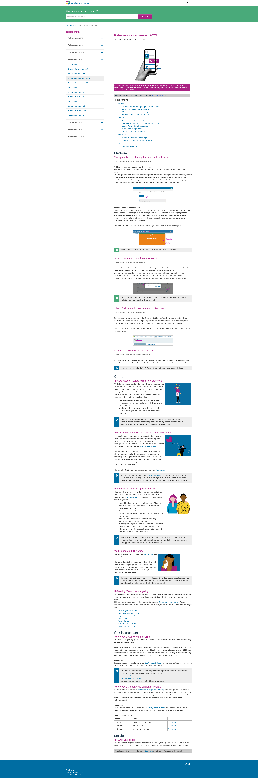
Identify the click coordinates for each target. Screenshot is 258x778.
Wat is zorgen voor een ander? (129, 611)
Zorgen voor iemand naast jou (169, 602)
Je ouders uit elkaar (129, 676)
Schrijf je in (149, 751)
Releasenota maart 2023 (76, 106)
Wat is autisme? (132, 497)
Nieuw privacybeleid (129, 147)
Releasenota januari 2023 (77, 115)
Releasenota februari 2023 (77, 111)
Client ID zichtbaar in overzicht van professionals (139, 112)
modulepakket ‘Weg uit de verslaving (151, 690)
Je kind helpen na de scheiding (133, 678)
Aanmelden (172, 722)
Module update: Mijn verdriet (132, 129)
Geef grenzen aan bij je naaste (129, 613)
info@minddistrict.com (153, 663)
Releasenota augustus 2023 (78, 83)
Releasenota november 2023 (78, 69)
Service (121, 143)
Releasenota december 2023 (78, 64)
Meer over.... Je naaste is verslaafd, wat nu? (137, 140)
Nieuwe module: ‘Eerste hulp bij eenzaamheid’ (139, 121)
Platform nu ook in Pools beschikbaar (135, 114)
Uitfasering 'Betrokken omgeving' (134, 131)
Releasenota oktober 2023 (77, 73)
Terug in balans (124, 621)
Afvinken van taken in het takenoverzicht (136, 109)
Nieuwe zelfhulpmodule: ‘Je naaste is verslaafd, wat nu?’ (142, 123)
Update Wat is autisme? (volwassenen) (136, 126)
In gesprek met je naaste (127, 616)
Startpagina (70, 25)
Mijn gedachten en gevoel (127, 623)
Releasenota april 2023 (76, 101)
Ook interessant (123, 134)
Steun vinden (123, 618)
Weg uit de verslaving (148, 446)
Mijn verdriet (148, 554)
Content (121, 117)
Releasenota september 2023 (79, 78)
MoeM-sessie (160, 470)
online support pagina (158, 95)
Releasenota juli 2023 (75, 87)
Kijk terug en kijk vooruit (127, 626)
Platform (121, 103)
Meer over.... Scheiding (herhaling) (134, 138)
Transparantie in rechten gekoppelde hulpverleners (140, 107)
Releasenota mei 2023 (76, 97)
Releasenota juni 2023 (76, 92)
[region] (85, 90)
